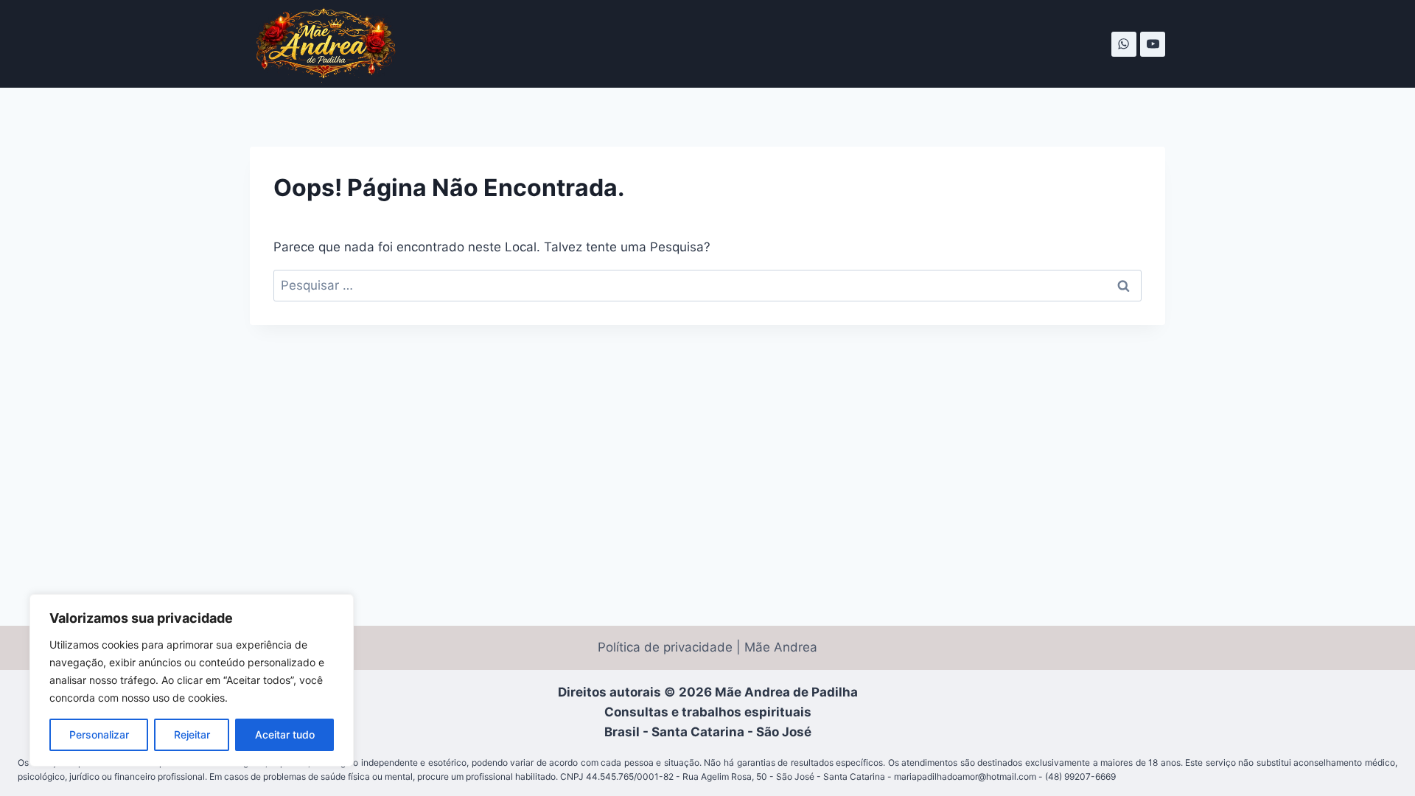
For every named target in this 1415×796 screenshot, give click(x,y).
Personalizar (99, 734)
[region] (191, 680)
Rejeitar (192, 734)
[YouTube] (1152, 44)
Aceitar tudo (285, 734)
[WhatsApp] (1123, 44)
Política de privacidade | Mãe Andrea (707, 647)
